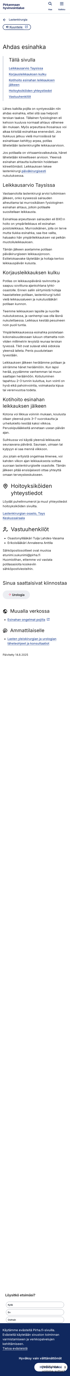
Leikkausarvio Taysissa (26, 68)
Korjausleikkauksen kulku (27, 74)
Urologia (17, 595)
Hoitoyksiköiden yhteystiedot (30, 90)
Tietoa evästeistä (15, 1348)
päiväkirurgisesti (34, 171)
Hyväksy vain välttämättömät (40, 1358)
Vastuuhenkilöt (20, 96)
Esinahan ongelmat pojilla (26, 619)
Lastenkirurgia (18, 19)
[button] (35, 1305)
